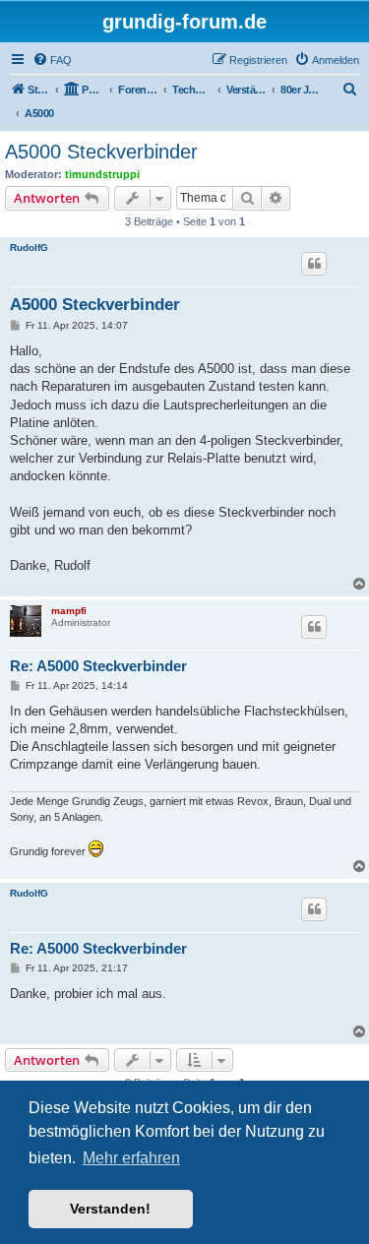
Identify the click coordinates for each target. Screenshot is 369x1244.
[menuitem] (52, 60)
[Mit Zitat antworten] (314, 264)
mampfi (69, 610)
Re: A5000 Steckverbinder (98, 665)
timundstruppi (102, 174)
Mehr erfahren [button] (131, 1158)
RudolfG (29, 247)
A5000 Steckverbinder (101, 151)
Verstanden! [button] (110, 1208)
